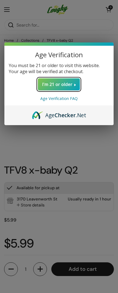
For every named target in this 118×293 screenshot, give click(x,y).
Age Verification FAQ (59, 98)
